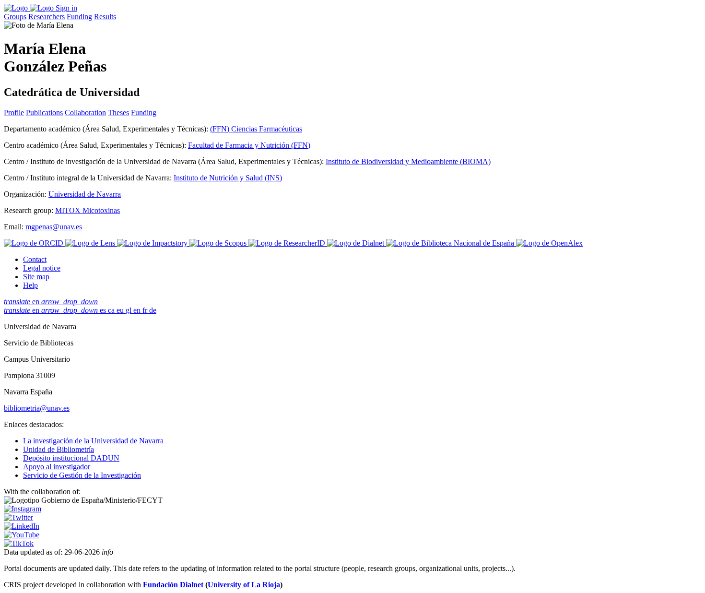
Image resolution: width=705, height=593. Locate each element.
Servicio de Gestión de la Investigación (82, 475)
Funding (79, 16)
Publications (44, 112)
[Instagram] (22, 509)
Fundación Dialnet (173, 585)
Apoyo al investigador (56, 467)
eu (121, 310)
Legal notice (41, 268)
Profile (14, 112)
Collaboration (85, 112)
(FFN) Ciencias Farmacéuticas (256, 129)
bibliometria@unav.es (37, 408)
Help (30, 285)
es (104, 310)
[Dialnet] (356, 243)
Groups (15, 16)
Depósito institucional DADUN (71, 458)
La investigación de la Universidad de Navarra (93, 441)
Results (105, 16)
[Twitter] (18, 517)
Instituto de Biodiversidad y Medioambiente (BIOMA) (408, 161)
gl (129, 310)
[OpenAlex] (549, 243)
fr (145, 310)
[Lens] (91, 243)
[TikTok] (19, 543)
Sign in (66, 8)
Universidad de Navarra (84, 194)
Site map (36, 277)
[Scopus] (218, 243)
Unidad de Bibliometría (58, 449)
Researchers (46, 16)
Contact (35, 259)
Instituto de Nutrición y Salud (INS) (228, 178)
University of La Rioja (244, 585)
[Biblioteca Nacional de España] (451, 243)
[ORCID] (34, 243)
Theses (118, 112)
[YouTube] (21, 535)
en (51, 301)
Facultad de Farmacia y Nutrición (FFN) (249, 145)
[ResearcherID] (287, 243)
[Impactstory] (153, 243)
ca (112, 310)
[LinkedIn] (21, 526)
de (152, 310)
